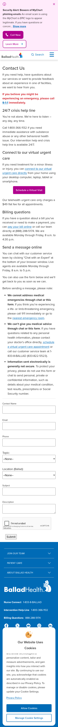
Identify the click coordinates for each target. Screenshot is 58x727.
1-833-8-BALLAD (32, 602)
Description (8, 502)
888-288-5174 (33, 618)
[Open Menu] (52, 54)
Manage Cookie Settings (29, 718)
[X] (18, 626)
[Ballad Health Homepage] (12, 55)
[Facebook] (8, 626)
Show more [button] (19, 26)
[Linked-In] (49, 626)
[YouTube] (28, 626)
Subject (6, 485)
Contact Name (9, 403)
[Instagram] (39, 626)
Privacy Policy (14, 697)
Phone (5, 436)
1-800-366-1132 (39, 610)
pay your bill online (20, 227)
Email (5, 420)
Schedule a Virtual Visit (29, 190)
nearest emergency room (28, 318)
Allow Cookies (29, 708)
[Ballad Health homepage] (28, 589)
